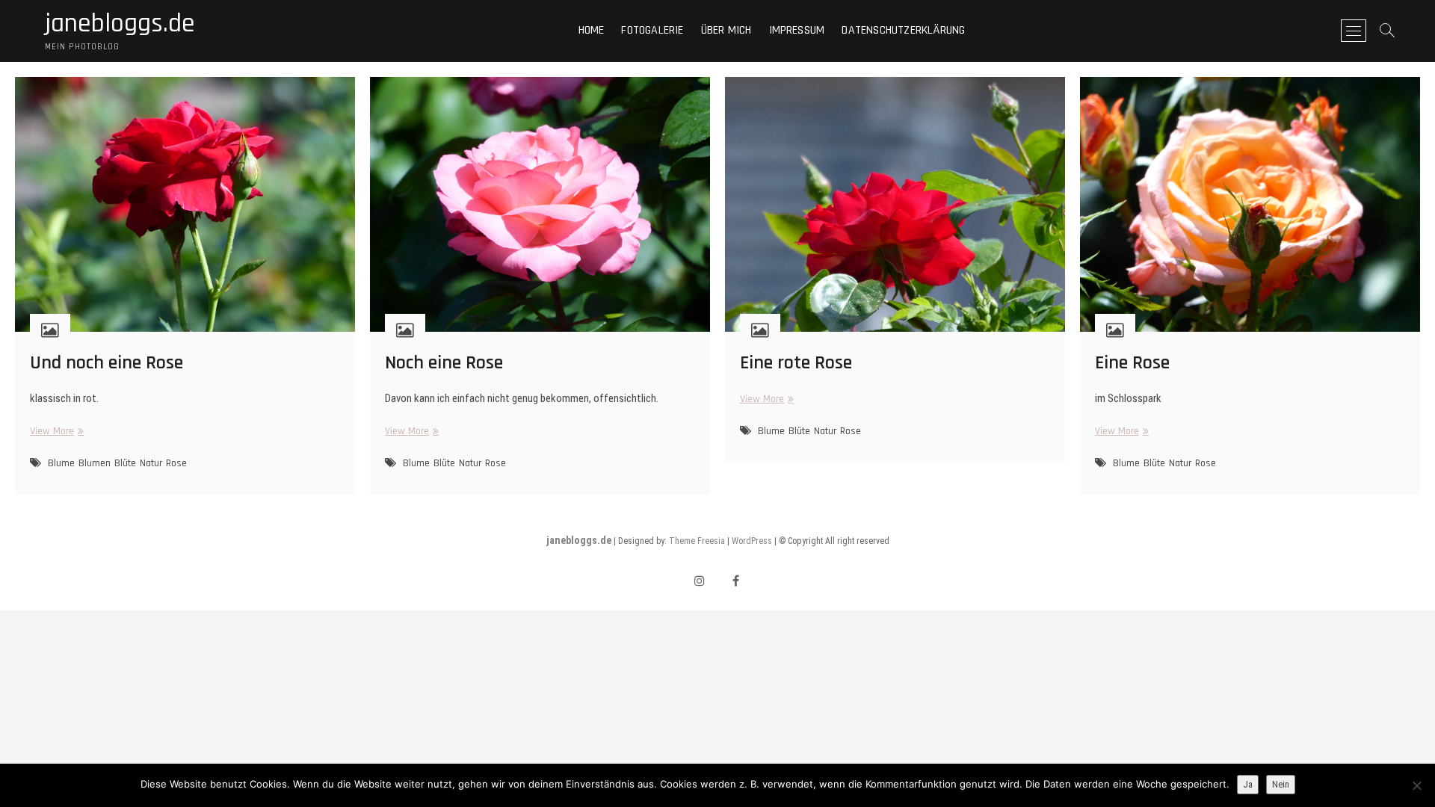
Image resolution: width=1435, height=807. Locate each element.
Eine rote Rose (796, 362)
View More (55, 431)
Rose (176, 463)
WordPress (752, 541)
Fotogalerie (652, 30)
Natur (151, 463)
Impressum (797, 30)
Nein (1280, 784)
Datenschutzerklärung (903, 30)
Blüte (125, 463)
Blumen (94, 463)
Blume (61, 463)
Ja (1248, 784)
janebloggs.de (120, 23)
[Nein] (1416, 785)
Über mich (726, 30)
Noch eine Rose (444, 362)
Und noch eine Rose (106, 362)
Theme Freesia (697, 541)
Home (591, 30)
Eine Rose (1132, 362)
